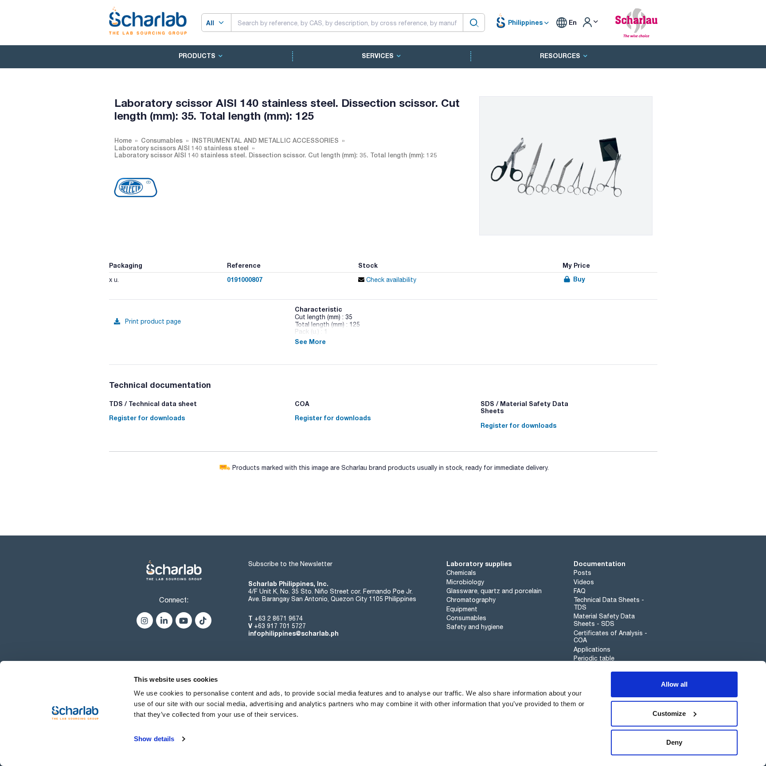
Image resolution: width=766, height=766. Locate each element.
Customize (669, 713)
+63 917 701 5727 (280, 625)
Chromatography (471, 599)
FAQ (580, 590)
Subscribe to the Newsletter (290, 563)
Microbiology (465, 582)
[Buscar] (474, 22)
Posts (582, 572)
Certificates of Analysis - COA (610, 636)
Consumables (466, 617)
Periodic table (594, 658)
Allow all (674, 684)
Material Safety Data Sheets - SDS (604, 620)
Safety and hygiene (474, 626)
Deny (674, 742)
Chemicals (461, 572)
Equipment (461, 609)
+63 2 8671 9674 (278, 618)
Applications (592, 649)
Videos (584, 582)
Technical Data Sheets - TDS (609, 603)
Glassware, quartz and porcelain (494, 590)
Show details (154, 739)
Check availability (390, 279)
